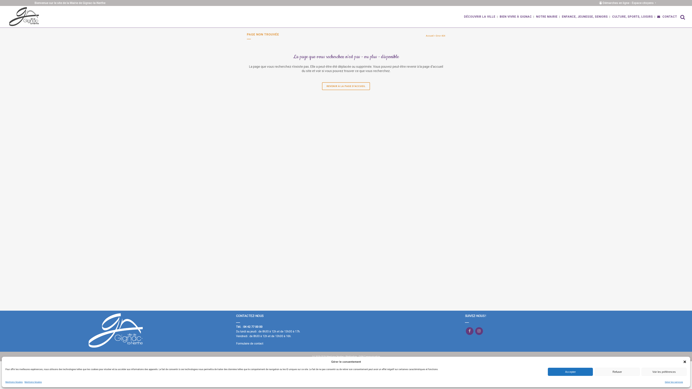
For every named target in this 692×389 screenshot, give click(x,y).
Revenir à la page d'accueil (346, 86)
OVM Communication (369, 356)
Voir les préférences (664, 371)
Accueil (430, 35)
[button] (685, 362)
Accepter (570, 371)
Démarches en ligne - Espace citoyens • (629, 3)
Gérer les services (674, 382)
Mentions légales (14, 382)
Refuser (617, 371)
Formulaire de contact (249, 343)
